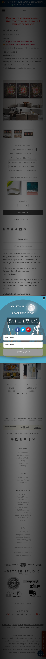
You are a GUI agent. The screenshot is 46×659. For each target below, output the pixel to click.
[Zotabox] (44, 360)
